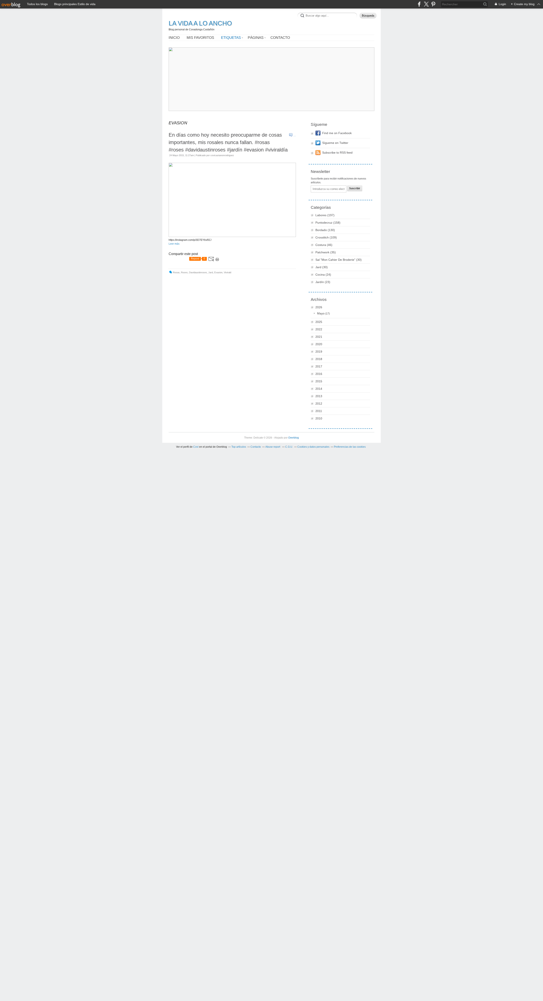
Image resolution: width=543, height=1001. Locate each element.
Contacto (280, 38)
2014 (318, 388)
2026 (318, 307)
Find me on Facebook (337, 133)
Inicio (174, 38)
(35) (325, 252)
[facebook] (419, 4)
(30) (338, 259)
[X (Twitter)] (426, 4)
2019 (318, 351)
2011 (318, 411)
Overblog (293, 437)
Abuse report (273, 446)
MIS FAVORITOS (200, 38)
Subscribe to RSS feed (337, 152)
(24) (323, 274)
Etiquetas (231, 38)
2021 (318, 336)
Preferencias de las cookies (350, 446)
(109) (326, 237)
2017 (318, 366)
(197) (324, 215)
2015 (318, 381)
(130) (325, 230)
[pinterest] (433, 4)
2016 (318, 374)
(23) (322, 282)
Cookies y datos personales (313, 446)
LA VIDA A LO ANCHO (200, 23)
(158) (327, 222)
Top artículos (238, 446)
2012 (318, 403)
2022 (318, 329)
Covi (196, 446)
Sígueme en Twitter (335, 142)
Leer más (174, 243)
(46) (323, 245)
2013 (318, 396)
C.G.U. (289, 446)
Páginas (255, 38)
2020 (318, 344)
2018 (318, 359)
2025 (318, 322)
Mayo (321, 313)
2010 (318, 418)
